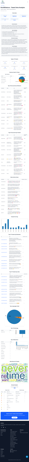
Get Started (14, 417)
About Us (2, 451)
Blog (20, 431)
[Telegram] (27, 457)
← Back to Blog (2, 5)
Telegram (12, 451)
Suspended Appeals (13, 442)
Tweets (2, 432)
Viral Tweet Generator (13, 437)
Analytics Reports (12, 438)
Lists (1, 433)
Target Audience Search (13, 431)
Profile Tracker (12, 445)
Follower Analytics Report (14, 439)
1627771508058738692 (4, 243)
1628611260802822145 (4, 260)
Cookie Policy (2, 456)
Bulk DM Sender (12, 444)
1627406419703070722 (4, 252)
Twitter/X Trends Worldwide (24, 432)
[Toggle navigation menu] (27, 2)
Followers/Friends (3, 431)
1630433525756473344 (4, 246)
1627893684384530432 (4, 256)
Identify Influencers (13, 432)
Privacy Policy (2, 455)
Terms (1, 454)
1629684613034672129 (4, 265)
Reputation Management (13, 443)
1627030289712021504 (4, 282)
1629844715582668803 (4, 303)
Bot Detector (12, 436)
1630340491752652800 (4, 291)
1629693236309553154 (4, 239)
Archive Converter (12, 433)
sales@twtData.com (14, 450)
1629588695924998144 (4, 263)
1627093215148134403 (4, 248)
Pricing (2, 450)
